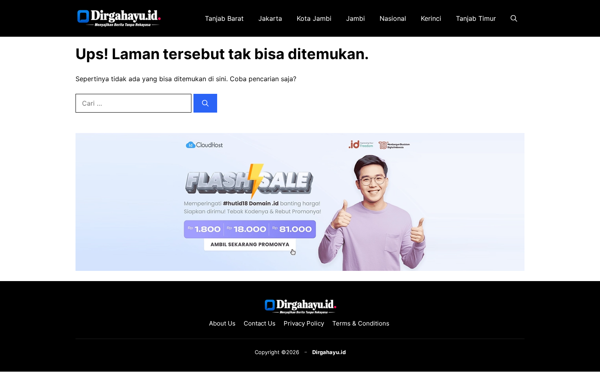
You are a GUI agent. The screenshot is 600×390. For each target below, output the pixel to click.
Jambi (355, 18)
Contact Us (260, 323)
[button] (513, 18)
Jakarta (270, 18)
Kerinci (431, 18)
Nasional (393, 18)
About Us (222, 323)
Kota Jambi (314, 18)
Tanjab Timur (476, 18)
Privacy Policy (304, 323)
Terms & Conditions (361, 323)
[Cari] (205, 103)
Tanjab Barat (224, 18)
